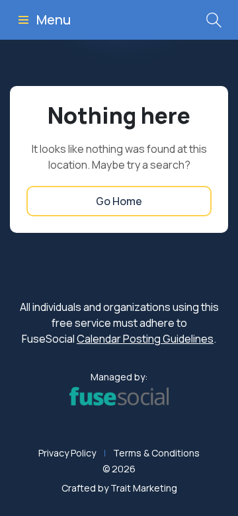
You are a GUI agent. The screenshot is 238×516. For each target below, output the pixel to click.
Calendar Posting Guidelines (145, 338)
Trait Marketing (143, 488)
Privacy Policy (67, 453)
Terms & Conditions (156, 453)
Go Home (119, 201)
